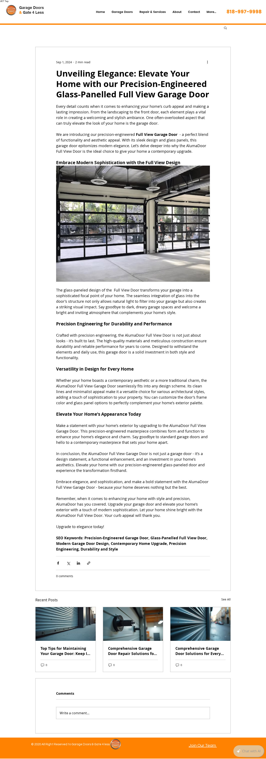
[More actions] (207, 62)
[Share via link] (89, 563)
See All (226, 599)
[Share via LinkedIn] (78, 563)
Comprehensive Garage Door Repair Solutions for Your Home (131, 651)
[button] (225, 27)
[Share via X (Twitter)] (68, 563)
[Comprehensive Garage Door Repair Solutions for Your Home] (133, 624)
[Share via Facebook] (58, 563)
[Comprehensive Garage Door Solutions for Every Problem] (200, 624)
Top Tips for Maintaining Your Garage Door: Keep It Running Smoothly (65, 651)
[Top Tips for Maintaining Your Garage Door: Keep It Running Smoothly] (66, 624)
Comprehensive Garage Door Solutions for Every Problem (198, 651)
